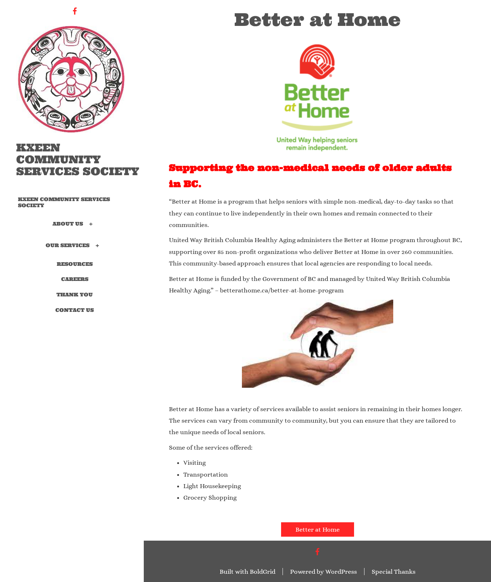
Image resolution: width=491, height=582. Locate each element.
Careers (74, 279)
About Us (67, 223)
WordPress (341, 571)
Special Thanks (394, 571)
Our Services (68, 245)
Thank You (74, 294)
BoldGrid (262, 571)
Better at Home (317, 529)
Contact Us (74, 310)
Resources (75, 264)
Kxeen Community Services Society (77, 159)
